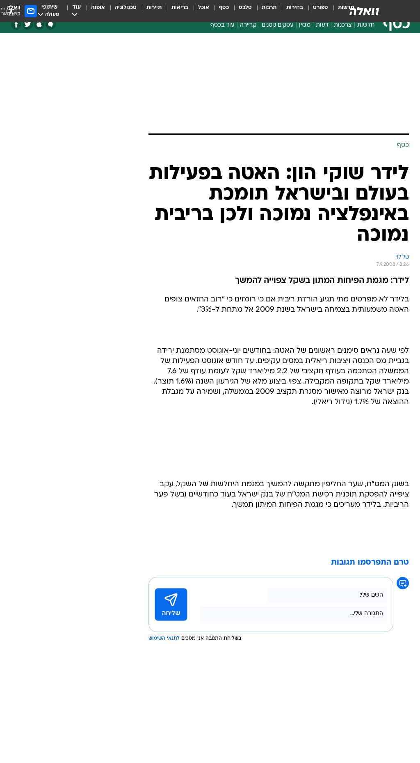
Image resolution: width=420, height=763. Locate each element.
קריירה (248, 25)
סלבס (245, 7)
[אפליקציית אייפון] (39, 24)
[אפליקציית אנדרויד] (51, 24)
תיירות (154, 7)
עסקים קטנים (278, 25)
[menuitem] (315, 11)
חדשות (365, 25)
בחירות (294, 7)
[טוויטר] (28, 24)
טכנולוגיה (126, 7)
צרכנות (343, 25)
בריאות (179, 7)
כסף (224, 7)
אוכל (203, 7)
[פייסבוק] (16, 24)
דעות (322, 25)
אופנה (98, 7)
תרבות (269, 7)
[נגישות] (11, 11)
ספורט (320, 7)
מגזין (304, 25)
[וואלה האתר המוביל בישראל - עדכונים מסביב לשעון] (364, 11)
